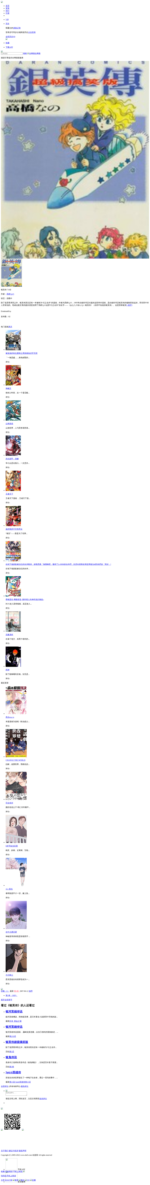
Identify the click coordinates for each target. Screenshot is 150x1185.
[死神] (13, 666)
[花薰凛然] (13, 631)
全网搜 (37, 53)
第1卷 (16, 991)
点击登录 (32, 32)
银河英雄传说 (14, 1011)
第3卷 (11, 1067)
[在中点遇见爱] (16, 928)
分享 (3, 1180)
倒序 (31, 991)
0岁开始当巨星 (12, 846)
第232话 (12, 1036)
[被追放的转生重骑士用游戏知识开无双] (13, 350)
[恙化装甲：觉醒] (13, 455)
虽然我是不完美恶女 (14, 529)
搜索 (25, 53)
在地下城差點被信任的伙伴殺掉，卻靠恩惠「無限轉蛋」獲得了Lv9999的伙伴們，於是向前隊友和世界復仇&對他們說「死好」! (58, 564)
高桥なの (10, 294)
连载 (5, 991)
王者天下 (9, 494)
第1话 (11, 1052)
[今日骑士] (16, 971)
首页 (7, 6)
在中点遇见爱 (11, 932)
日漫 (7, 13)
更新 (7, 8)
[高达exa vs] (16, 714)
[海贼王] (13, 385)
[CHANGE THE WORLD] (16, 757)
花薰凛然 (9, 635)
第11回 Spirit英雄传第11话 (20, 1082)
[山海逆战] (13, 420)
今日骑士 (9, 975)
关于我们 (4, 1151)
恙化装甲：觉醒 (12, 459)
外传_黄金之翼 (15, 1021)
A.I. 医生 (9, 889)
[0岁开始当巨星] (16, 842)
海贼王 (8, 388)
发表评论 (43, 1099)
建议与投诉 (13, 1151)
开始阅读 (9, 1171)
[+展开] (129, 305)
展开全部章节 (6, 1000)
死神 (7, 670)
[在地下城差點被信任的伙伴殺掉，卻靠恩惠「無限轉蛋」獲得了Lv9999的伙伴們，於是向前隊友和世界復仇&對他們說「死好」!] (13, 561)
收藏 (3, 1171)
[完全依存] (16, 799)
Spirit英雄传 (13, 1072)
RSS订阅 (8, 1180)
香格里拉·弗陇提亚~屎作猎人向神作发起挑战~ (25, 599)
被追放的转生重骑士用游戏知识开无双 (22, 353)
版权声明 (22, 1151)
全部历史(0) (10, 37)
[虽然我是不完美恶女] (13, 525)
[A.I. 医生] (16, 885)
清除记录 (17, 28)
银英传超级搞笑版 (17, 1041)
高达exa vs (10, 717)
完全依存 (9, 803)
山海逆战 (9, 424)
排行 (7, 11)
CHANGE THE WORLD (15, 760)
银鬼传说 (11, 1057)
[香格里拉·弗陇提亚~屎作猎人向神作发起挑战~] (13, 596)
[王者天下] (13, 490)
